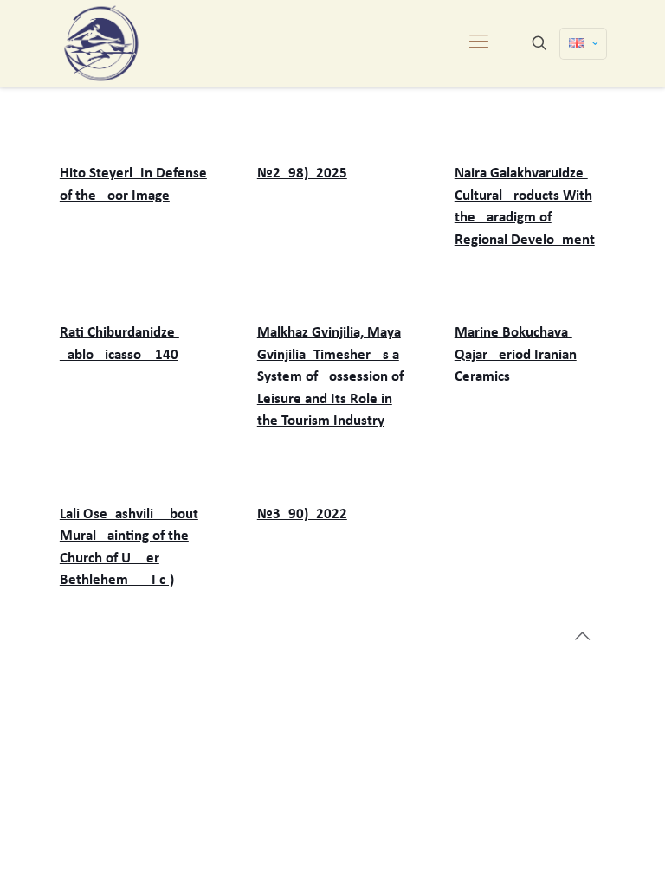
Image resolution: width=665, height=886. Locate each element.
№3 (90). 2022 (302, 514)
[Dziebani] (101, 43)
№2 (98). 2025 (302, 173)
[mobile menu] (479, 43)
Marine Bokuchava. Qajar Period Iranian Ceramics (516, 354)
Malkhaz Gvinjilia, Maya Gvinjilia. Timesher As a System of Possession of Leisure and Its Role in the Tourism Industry (330, 376)
